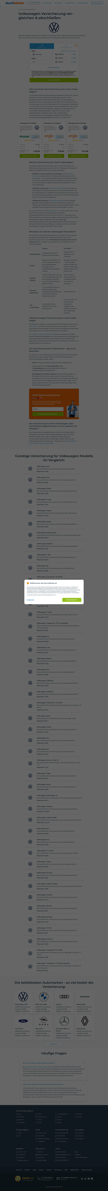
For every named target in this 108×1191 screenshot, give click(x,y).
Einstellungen (30, 600)
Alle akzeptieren (71, 600)
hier (55, 595)
